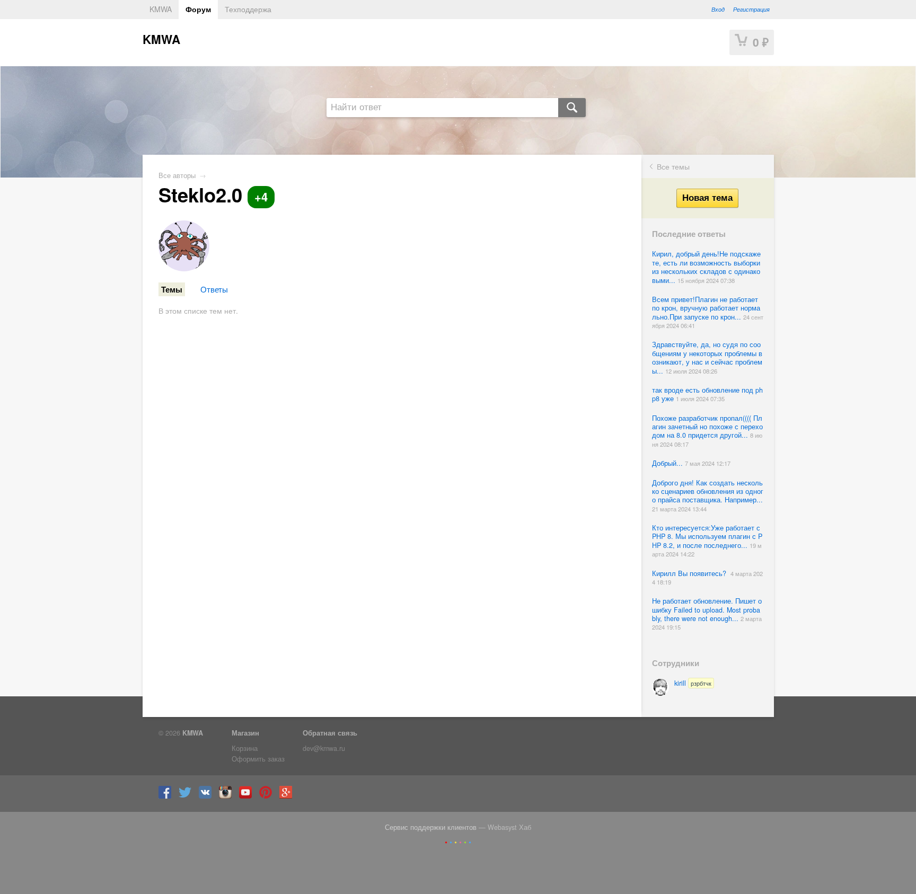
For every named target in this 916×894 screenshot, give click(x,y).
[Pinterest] (268, 796)
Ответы (214, 289)
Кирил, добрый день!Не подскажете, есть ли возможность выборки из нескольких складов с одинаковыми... (706, 267)
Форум (198, 9)
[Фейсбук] (167, 796)
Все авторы (177, 175)
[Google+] (288, 796)
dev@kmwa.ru (324, 748)
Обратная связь (330, 733)
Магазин (245, 733)
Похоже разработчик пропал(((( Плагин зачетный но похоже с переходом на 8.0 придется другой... (707, 426)
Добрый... (668, 463)
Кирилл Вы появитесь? (691, 573)
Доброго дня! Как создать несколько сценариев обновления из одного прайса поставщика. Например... (707, 491)
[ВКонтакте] (208, 796)
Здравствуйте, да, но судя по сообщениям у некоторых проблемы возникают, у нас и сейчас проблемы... (707, 357)
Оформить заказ (258, 759)
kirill (692, 683)
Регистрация (751, 9)
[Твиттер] (188, 796)
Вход (718, 9)
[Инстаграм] (228, 796)
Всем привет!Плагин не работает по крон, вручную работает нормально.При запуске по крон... (706, 308)
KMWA (160, 9)
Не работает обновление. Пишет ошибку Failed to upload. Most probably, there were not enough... (707, 609)
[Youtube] (248, 796)
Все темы (673, 166)
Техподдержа (248, 9)
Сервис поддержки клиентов (431, 827)
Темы (171, 289)
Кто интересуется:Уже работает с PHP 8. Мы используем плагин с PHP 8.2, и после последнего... (707, 536)
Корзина (245, 748)
